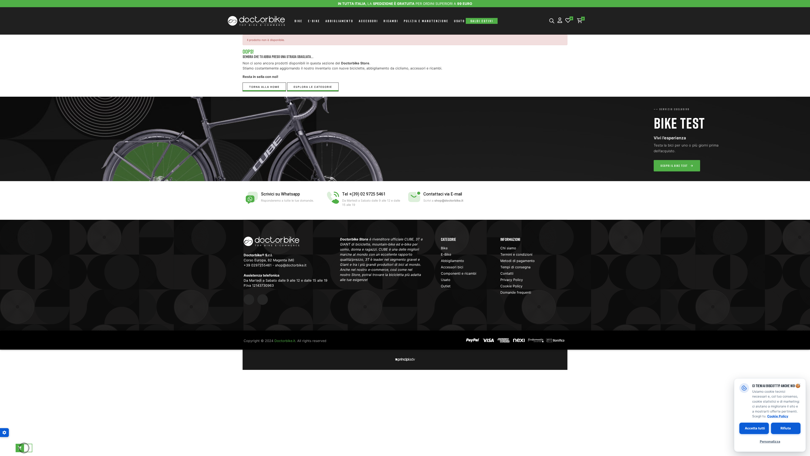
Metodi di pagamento (517, 261)
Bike (444, 248)
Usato (445, 280)
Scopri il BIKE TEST (674, 165)
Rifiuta (785, 428)
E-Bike (446, 254)
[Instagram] (262, 299)
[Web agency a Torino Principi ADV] (405, 359)
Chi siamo (508, 248)
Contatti (506, 273)
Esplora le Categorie (313, 86)
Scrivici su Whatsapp (280, 194)
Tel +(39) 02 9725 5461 (364, 194)
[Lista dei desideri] (568, 21)
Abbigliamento (452, 261)
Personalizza (770, 442)
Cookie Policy (511, 286)
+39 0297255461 (257, 265)
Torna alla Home (264, 86)
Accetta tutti (755, 428)
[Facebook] (249, 299)
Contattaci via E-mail (442, 194)
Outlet (446, 286)
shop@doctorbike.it (290, 265)
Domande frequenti (515, 292)
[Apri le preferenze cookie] (4, 432)
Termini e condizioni (516, 254)
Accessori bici (452, 267)
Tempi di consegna (515, 267)
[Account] (560, 21)
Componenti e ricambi (458, 273)
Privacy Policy (511, 280)
